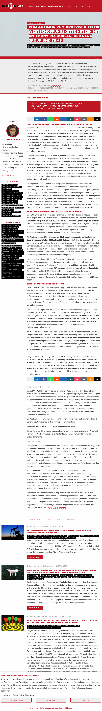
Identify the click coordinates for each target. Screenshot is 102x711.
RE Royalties (9, 205)
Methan (7, 214)
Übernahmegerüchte (12, 197)
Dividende (8, 209)
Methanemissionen (11, 216)
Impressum (34, 708)
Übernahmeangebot (12, 199)
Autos (19, 207)
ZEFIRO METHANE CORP (13, 237)
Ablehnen (85, 700)
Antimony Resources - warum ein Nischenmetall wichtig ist (58, 104)
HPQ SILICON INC (10, 229)
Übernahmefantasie (12, 195)
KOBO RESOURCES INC (12, 270)
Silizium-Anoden (11, 191)
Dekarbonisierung (11, 211)
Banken (19, 193)
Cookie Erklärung (65, 708)
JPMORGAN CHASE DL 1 (12, 247)
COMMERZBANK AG (11, 227)
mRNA (18, 187)
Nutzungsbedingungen (57, 507)
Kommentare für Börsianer (46, 6)
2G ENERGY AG (9, 243)
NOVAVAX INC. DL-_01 (12, 225)
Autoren (87, 6)
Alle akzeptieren (16, 700)
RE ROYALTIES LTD (10, 235)
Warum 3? (72, 6)
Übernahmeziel (10, 201)
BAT (20, 205)
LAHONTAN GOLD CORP (12, 264)
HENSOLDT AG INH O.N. (12, 255)
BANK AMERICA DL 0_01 (12, 245)
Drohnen (8, 193)
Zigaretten (8, 207)
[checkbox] (2, 695)
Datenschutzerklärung (49, 708)
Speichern (51, 700)
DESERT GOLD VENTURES (13, 249)
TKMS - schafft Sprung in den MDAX (47, 109)
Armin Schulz (56, 85)
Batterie (7, 189)
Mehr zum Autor (8, 175)
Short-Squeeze (10, 184)
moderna (8, 187)
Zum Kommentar (35, 557)
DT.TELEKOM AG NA (11, 258)
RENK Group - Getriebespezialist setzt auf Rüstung (54, 106)
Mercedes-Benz (10, 203)
